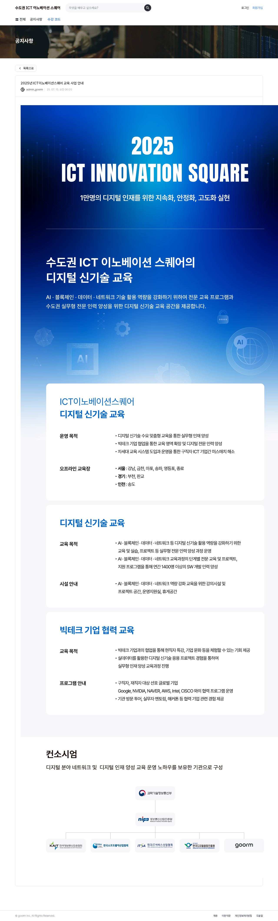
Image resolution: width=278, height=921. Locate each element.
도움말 (259, 915)
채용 (215, 915)
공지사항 (36, 19)
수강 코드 (54, 19)
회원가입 (257, 8)
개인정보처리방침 (243, 915)
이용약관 (226, 915)
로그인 (245, 8)
